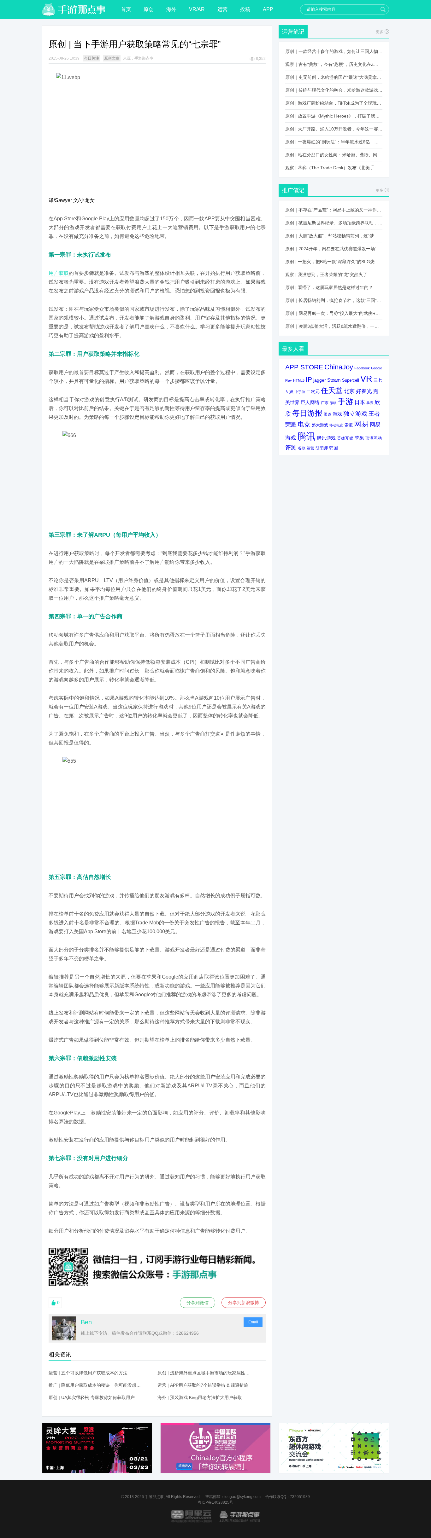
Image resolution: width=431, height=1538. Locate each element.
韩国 (333, 447)
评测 (291, 447)
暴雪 (369, 403)
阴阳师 (322, 448)
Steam (334, 380)
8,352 (261, 58)
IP (309, 379)
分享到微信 (197, 1302)
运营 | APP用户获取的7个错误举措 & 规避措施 (202, 1385)
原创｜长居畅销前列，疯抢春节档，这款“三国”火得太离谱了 (333, 300)
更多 (379, 32)
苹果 (359, 438)
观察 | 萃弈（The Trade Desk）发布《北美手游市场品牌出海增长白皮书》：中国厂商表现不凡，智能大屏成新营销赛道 (333, 167)
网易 (361, 424)
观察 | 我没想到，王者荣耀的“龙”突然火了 (326, 274)
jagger (319, 380)
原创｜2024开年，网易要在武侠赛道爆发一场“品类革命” (333, 248)
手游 (345, 401)
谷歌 (301, 448)
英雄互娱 (345, 438)
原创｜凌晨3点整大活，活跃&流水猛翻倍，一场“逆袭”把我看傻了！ (333, 326)
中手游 (300, 392)
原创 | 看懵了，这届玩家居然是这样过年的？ (329, 287)
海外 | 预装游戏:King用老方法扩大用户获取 (199, 1397)
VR (366, 379)
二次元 (313, 391)
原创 (149, 9)
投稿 (245, 9)
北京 (349, 391)
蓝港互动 (373, 438)
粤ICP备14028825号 (215, 1502)
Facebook (362, 368)
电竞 (304, 424)
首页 (126, 9)
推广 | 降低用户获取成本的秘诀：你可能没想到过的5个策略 (97, 1385)
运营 (222, 9)
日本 (359, 402)
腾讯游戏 (326, 438)
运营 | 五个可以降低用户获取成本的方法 (88, 1372)
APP (268, 9)
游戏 (337, 414)
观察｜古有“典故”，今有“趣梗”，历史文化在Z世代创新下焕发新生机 (333, 64)
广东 (324, 403)
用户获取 (59, 273)
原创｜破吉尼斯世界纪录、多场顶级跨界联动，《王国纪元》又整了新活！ (333, 222)
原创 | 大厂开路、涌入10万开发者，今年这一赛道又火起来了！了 (333, 128)
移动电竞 (336, 425)
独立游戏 (355, 413)
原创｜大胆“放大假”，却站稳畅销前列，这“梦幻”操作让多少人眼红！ (333, 235)
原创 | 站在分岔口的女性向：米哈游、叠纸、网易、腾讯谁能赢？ (333, 154)
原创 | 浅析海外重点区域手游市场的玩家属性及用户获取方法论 (205, 1372)
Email (253, 1322)
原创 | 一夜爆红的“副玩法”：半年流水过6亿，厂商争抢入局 (333, 141)
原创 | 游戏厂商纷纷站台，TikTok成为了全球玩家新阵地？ (333, 103)
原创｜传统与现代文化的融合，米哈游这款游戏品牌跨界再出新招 (333, 90)
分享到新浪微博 (243, 1302)
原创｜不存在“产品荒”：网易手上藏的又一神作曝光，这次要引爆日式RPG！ (333, 209)
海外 (171, 9)
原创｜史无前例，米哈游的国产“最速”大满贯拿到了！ (333, 77)
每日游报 (307, 413)
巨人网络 (310, 402)
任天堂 (332, 390)
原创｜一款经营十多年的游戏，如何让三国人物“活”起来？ (333, 51)
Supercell (350, 380)
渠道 (327, 414)
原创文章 (111, 58)
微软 (333, 403)
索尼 (349, 425)
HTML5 (298, 380)
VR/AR (197, 9)
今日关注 (91, 58)
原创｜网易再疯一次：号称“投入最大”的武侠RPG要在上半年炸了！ (333, 313)
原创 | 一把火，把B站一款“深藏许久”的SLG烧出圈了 (333, 261)
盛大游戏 (320, 425)
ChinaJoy (338, 367)
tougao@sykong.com (242, 1497)
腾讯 (306, 436)
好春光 (364, 391)
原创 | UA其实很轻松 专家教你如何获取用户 (92, 1397)
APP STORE (304, 367)
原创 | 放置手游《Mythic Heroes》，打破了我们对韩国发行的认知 (333, 116)
